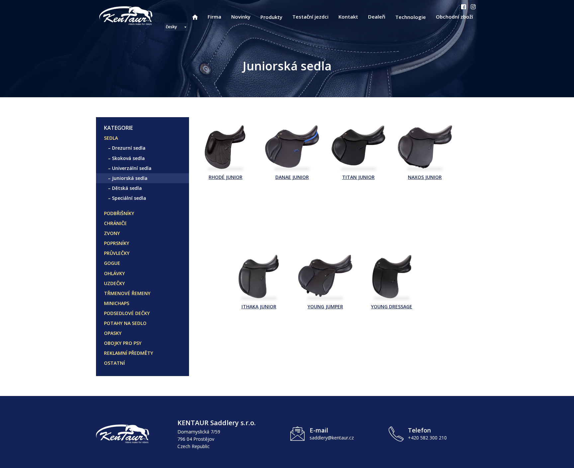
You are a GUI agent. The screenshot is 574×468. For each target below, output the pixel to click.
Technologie (410, 17)
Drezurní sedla (128, 148)
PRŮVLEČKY (117, 253)
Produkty (271, 17)
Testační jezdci (310, 16)
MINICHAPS (116, 303)
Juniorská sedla (129, 178)
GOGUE (112, 263)
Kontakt (348, 16)
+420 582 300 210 (427, 437)
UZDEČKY (114, 283)
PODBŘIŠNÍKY (119, 213)
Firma (214, 16)
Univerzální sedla (131, 168)
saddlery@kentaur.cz (332, 437)
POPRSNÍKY (116, 243)
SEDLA (111, 138)
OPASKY (113, 333)
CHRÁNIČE (115, 223)
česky (171, 27)
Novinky (240, 16)
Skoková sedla (128, 158)
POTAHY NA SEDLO (125, 323)
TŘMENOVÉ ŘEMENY (127, 293)
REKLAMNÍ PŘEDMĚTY (128, 353)
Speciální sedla (129, 198)
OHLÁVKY (114, 273)
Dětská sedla (127, 188)
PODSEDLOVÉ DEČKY (127, 313)
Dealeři (376, 16)
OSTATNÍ (114, 363)
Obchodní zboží (454, 16)
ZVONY (112, 233)
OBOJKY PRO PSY (123, 343)
